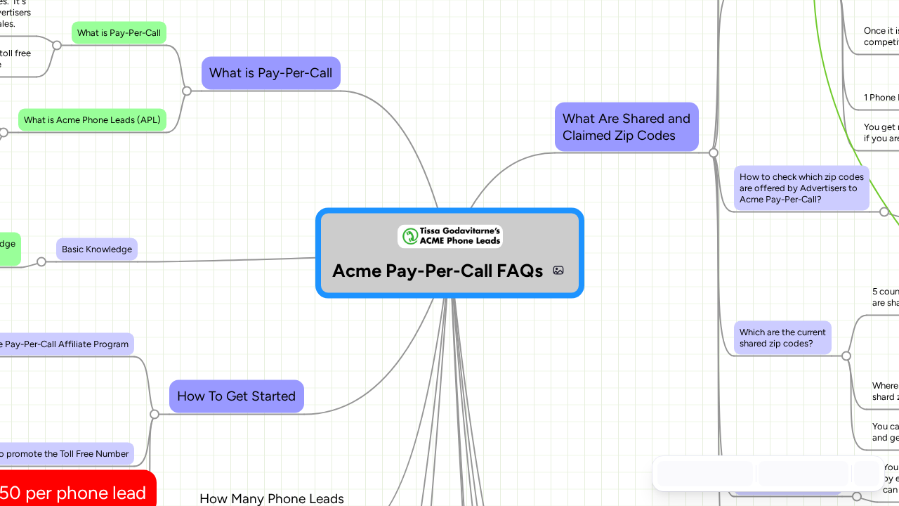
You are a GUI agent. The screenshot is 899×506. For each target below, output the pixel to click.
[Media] (558, 270)
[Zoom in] (832, 473)
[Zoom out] (770, 473)
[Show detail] (865, 473)
